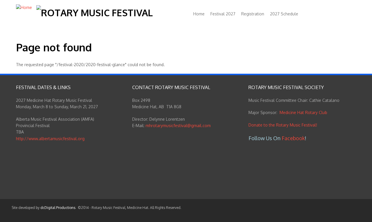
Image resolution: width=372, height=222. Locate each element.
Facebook (293, 138)
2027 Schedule (284, 13)
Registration (252, 13)
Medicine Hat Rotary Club (303, 112)
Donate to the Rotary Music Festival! (282, 124)
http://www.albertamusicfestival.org (50, 138)
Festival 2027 (222, 13)
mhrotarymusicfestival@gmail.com (178, 125)
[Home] (24, 7)
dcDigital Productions (57, 207)
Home (199, 13)
